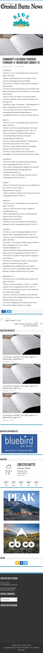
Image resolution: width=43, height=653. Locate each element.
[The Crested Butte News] (21, 5)
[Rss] (17, 563)
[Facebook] (21, 563)
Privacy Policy (26, 645)
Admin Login (16, 645)
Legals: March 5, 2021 (13, 319)
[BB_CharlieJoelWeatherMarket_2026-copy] (19, 443)
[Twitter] (26, 563)
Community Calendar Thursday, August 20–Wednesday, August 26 (20, 387)
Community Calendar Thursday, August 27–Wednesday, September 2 (20, 358)
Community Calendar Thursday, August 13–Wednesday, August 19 (20, 416)
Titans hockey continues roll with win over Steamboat (26, 324)
